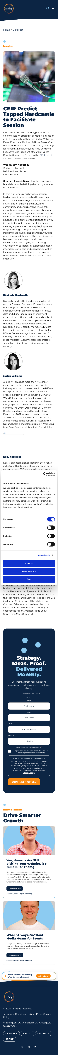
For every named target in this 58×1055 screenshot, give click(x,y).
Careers (43, 1033)
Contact (11, 1033)
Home (6, 29)
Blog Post (18, 29)
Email (11, 723)
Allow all (29, 563)
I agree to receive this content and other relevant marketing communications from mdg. (31, 752)
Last (29, 712)
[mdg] (8, 8)
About (27, 1033)
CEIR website (47, 155)
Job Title (11, 735)
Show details (43, 555)
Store (10, 1039)
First (29, 701)
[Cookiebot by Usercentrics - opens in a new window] (43, 474)
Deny (29, 579)
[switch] (51, 527)
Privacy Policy (29, 773)
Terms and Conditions (15, 1014)
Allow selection (29, 571)
